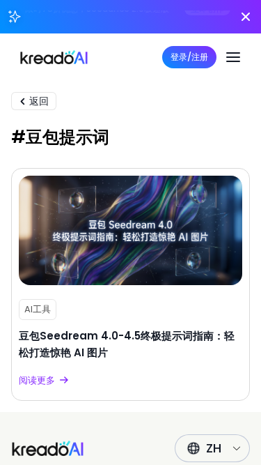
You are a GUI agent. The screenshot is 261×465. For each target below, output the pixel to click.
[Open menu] (233, 57)
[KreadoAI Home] (47, 448)
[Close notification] (246, 17)
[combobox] (217, 448)
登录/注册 (189, 57)
